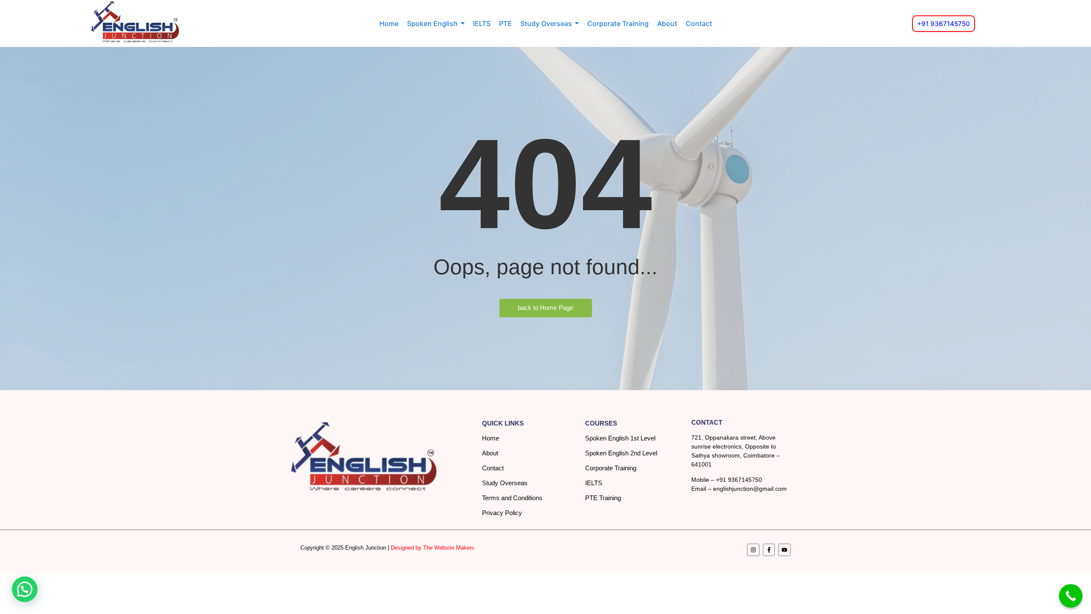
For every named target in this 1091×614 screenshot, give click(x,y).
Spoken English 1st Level (620, 438)
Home (490, 438)
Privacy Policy (502, 512)
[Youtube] (784, 550)
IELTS (593, 483)
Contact (493, 468)
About (490, 453)
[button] (25, 589)
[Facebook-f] (769, 550)
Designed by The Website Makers (432, 547)
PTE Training (603, 497)
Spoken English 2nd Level (621, 453)
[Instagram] (753, 550)
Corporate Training (610, 468)
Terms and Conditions (512, 497)
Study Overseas (505, 483)
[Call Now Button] (1070, 596)
